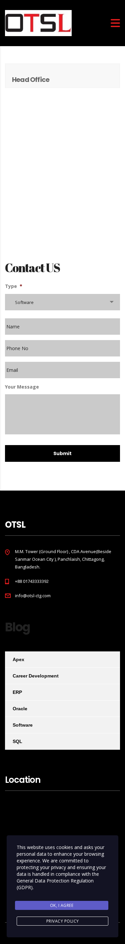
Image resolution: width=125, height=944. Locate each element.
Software (23, 725)
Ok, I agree (62, 905)
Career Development (36, 675)
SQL (17, 741)
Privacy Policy (62, 921)
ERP (17, 692)
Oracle (20, 708)
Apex (18, 659)
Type (13, 286)
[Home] (38, 22)
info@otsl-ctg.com (33, 596)
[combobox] (62, 302)
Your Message (22, 387)
